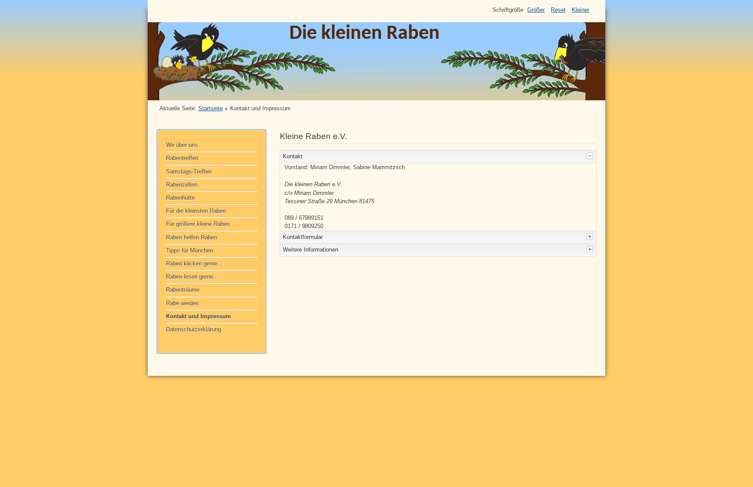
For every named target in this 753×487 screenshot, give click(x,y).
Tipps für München (189, 250)
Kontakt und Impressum (198, 316)
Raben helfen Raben (191, 237)
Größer (536, 10)
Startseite (210, 108)
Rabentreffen (182, 158)
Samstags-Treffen (188, 171)
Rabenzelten (181, 184)
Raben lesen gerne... (192, 276)
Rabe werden (182, 303)
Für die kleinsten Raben (196, 211)
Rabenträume (183, 289)
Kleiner (580, 10)
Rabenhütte (180, 197)
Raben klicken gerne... (194, 263)
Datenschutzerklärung (193, 329)
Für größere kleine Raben (198, 224)
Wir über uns (182, 145)
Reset (558, 10)
